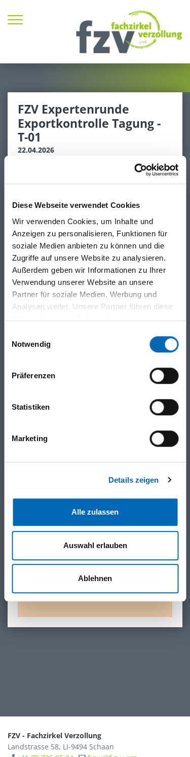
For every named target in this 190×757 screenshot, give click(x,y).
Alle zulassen (95, 512)
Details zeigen (133, 480)
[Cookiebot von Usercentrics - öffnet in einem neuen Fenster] (135, 169)
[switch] (163, 376)
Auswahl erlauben (95, 545)
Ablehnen (95, 578)
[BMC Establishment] (129, 31)
